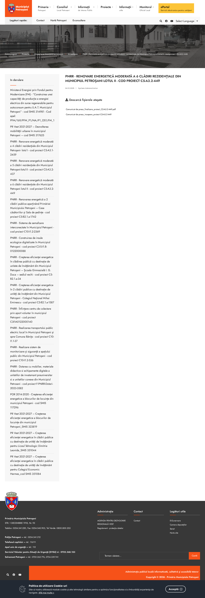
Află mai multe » (46, 592)
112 (34, 547)
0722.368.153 (68, 552)
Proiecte (25, 54)
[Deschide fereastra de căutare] (160, 20)
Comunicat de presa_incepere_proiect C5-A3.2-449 (88, 114)
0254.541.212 (34, 537)
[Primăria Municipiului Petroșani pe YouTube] (171, 20)
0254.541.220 (19, 528)
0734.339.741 (52, 556)
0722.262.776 (38, 556)
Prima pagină (11, 54)
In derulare (72, 54)
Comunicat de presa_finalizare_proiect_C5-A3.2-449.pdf (90, 109)
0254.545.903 (38, 528)
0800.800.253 (64, 528)
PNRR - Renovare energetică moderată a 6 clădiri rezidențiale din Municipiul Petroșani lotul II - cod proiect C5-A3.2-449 (135, 54)
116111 (33, 542)
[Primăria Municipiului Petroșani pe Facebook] (166, 20)
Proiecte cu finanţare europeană (49, 54)
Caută (194, 555)
